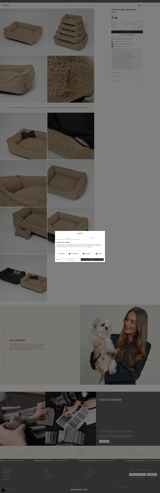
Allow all (92, 259)
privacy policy (89, 246)
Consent (67, 237)
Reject (58, 259)
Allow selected (70, 259)
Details (92, 238)
